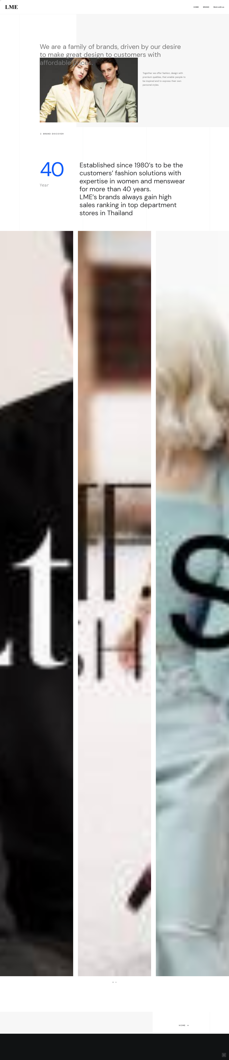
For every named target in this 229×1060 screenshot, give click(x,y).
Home (182, 1025)
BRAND (206, 7)
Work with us (218, 7)
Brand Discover (53, 134)
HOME (196, 7)
